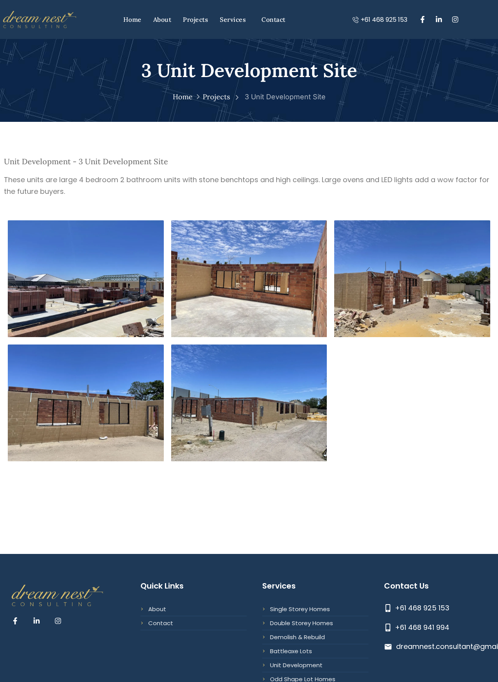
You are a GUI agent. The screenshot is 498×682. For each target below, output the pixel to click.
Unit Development (296, 665)
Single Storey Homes (300, 609)
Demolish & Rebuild (297, 637)
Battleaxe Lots (291, 651)
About (162, 19)
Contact (273, 19)
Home (132, 19)
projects (216, 96)
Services (233, 19)
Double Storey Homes (301, 623)
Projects (195, 19)
